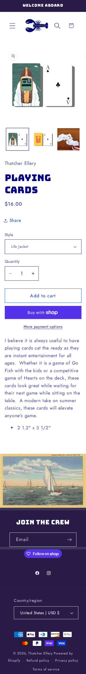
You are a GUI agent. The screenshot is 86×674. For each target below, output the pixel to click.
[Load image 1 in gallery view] (17, 139)
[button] (12, 25)
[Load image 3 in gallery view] (68, 139)
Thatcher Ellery (40, 653)
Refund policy (38, 660)
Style (9, 235)
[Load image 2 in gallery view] (43, 139)
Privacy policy (66, 660)
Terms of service (46, 669)
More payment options (43, 326)
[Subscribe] (69, 539)
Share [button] (15, 220)
